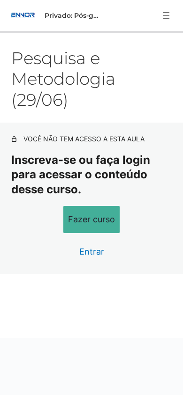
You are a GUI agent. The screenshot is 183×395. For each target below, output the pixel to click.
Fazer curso (91, 219)
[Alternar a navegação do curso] (166, 15)
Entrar (91, 251)
